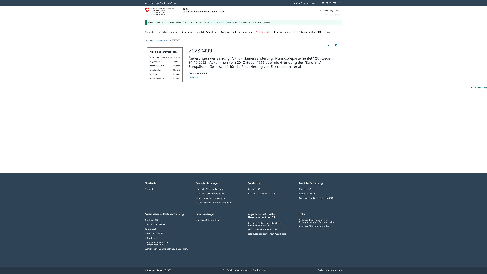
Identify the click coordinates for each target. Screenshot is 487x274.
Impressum (336, 270)
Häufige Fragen (300, 3)
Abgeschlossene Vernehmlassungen (213, 202)
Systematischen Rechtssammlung (219, 22)
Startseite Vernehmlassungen (210, 189)
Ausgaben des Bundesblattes (262, 193)
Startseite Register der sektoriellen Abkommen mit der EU (264, 224)
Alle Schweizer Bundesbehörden (161, 3)
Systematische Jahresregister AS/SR (316, 198)
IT (330, 3)
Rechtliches (323, 270)
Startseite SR (151, 220)
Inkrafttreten (151, 238)
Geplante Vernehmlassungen (210, 193)
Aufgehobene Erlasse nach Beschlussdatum (166, 248)
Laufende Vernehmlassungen (210, 198)
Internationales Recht (155, 233)
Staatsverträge (162, 40)
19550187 (193, 77)
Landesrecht (151, 229)
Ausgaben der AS (307, 193)
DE (322, 3)
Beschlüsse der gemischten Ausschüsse (267, 233)
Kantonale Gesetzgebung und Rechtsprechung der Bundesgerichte (316, 221)
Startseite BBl (254, 189)
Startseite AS (305, 189)
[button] (168, 32)
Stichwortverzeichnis (155, 224)
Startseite (149, 40)
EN (338, 3)
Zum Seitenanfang (478, 87)
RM (334, 3)
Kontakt (313, 3)
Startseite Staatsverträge (208, 220)
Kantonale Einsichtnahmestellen (314, 226)
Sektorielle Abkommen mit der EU (264, 229)
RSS (168, 270)
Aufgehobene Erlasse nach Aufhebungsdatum (158, 243)
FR (327, 3)
